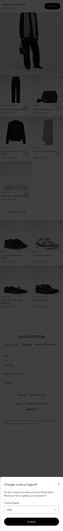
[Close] (59, 484)
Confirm (31, 521)
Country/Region (11, 502)
